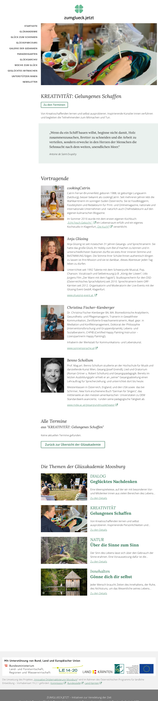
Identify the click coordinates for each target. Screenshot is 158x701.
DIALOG (113, 478)
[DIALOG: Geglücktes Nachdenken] (64, 486)
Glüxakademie (28, 31)
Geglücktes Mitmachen (22, 70)
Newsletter (30, 81)
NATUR (114, 542)
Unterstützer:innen (24, 76)
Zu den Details (98, 498)
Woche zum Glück (26, 65)
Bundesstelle (75, 683)
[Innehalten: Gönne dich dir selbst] (64, 582)
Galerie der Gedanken (23, 48)
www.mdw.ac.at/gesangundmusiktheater (92, 405)
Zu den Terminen (54, 104)
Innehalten (111, 574)
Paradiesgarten (27, 53)
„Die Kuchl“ (104, 226)
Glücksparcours (26, 42)
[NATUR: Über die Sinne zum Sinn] (64, 550)
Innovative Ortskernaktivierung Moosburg (55, 679)
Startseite (30, 25)
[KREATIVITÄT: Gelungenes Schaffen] (64, 518)
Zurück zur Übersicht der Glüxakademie (73, 444)
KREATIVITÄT (110, 510)
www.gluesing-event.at (82, 295)
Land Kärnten (93, 683)
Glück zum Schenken (24, 37)
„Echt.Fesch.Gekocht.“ (81, 222)
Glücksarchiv (28, 59)
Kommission (58, 683)
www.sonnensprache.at (82, 348)
